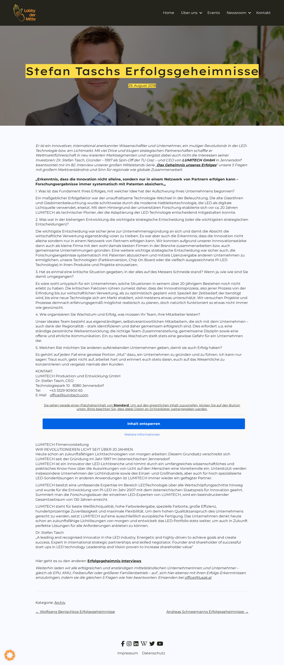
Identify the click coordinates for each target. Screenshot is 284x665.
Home (168, 13)
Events (213, 13)
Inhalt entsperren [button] (143, 424)
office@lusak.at (198, 577)
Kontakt (263, 13)
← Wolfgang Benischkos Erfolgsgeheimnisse (75, 612)
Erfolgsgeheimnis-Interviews (114, 561)
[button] (200, 13)
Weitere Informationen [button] (142, 434)
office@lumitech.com (69, 395)
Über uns (189, 13)
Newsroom (236, 13)
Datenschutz (153, 653)
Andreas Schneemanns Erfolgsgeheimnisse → (207, 612)
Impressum (127, 653)
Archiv (59, 602)
